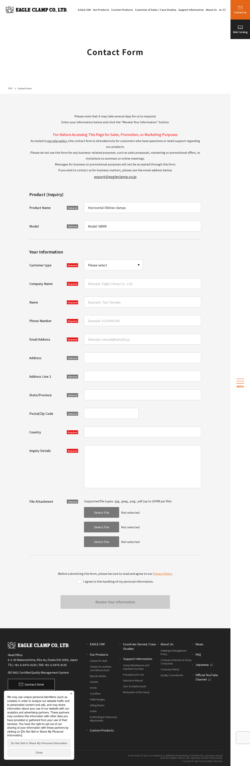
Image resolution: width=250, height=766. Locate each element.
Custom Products (122, 10)
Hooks (93, 687)
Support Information (191, 10)
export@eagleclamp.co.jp (115, 176)
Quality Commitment (172, 675)
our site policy (57, 141)
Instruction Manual (133, 680)
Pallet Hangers (97, 699)
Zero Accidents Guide (134, 686)
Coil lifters (95, 693)
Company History (170, 669)
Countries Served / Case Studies (139, 646)
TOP (10, 88)
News (199, 644)
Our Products (101, 10)
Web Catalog (240, 32)
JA (220, 10)
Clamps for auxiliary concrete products (100, 668)
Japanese (202, 664)
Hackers (94, 681)
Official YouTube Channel (207, 677)
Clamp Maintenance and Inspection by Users (136, 666)
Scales (93, 711)
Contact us (240, 12)
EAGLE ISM (84, 10)
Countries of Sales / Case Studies (155, 10)
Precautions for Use (133, 674)
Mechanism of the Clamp (136, 692)
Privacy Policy (162, 573)
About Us (211, 10)
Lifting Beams (97, 705)
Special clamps (98, 676)
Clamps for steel (98, 660)
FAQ (198, 654)
